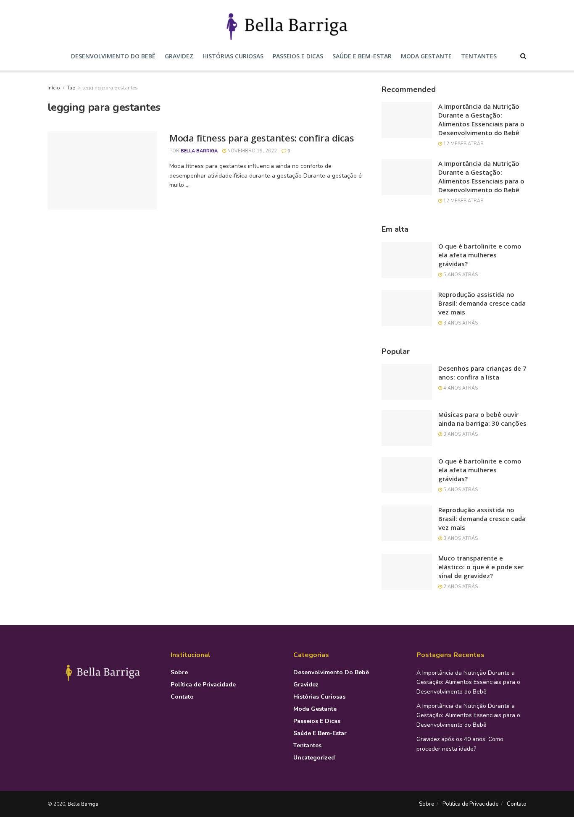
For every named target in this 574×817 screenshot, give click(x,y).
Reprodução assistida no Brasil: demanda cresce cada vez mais (482, 303)
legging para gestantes (110, 87)
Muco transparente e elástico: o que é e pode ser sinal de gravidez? (481, 567)
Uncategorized (314, 758)
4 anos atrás (460, 388)
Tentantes (479, 56)
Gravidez (179, 56)
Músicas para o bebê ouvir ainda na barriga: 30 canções (482, 418)
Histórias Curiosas (233, 56)
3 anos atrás (460, 323)
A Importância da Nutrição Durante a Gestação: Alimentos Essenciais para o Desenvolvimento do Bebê (481, 119)
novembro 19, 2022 (251, 151)
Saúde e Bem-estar (362, 56)
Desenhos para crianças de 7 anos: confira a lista (482, 372)
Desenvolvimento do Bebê (113, 56)
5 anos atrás (460, 275)
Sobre (179, 672)
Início (53, 87)
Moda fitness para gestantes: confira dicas (261, 137)
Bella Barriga (199, 151)
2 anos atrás (460, 587)
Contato (182, 697)
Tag (71, 87)
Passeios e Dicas (298, 56)
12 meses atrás (462, 144)
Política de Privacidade (203, 685)
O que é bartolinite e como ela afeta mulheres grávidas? (479, 255)
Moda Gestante (426, 56)
